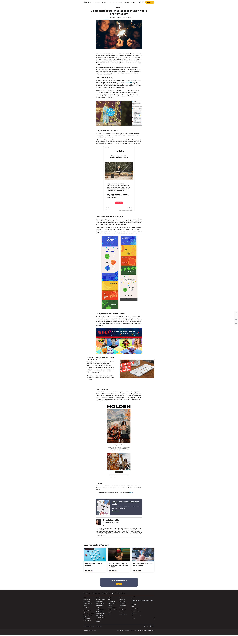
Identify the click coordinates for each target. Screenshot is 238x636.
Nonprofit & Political (112, 609)
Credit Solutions (123, 614)
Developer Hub (123, 605)
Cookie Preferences (151, 630)
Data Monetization (100, 611)
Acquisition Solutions (100, 613)
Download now (115, 510)
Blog (133, 606)
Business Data (87, 599)
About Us (133, 2)
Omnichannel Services (100, 599)
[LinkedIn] (150, 626)
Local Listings (123, 609)
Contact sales (149, 2)
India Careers (99, 626)
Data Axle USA (123, 603)
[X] (147, 626)
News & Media (135, 608)
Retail (109, 614)
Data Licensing (87, 618)
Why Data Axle (87, 593)
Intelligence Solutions (100, 617)
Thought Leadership (136, 611)
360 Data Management (89, 612)
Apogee (85, 605)
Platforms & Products (118, 2)
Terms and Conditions (120, 630)
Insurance (110, 605)
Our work (134, 604)
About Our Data (105, 593)
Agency (109, 599)
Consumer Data (87, 601)
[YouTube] (153, 626)
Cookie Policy (133, 630)
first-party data (128, 82)
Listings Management (100, 609)
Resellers (110, 612)
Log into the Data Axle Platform (118, 593)
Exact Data (122, 612)
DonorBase (86, 607)
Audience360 (122, 601)
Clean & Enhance (87, 620)
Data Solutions (96, 2)
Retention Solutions (100, 615)
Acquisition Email (99, 601)
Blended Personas (88, 603)
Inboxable (122, 607)
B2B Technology (111, 601)
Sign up (119, 584)
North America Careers (89, 626)
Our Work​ (127, 2)
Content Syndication (100, 603)
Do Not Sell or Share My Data (142, 630)
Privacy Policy (127, 630)
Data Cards (134, 613)
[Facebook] (145, 626)
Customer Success (96, 593)
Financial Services (112, 603)
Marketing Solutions (106, 2)
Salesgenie (122, 599)
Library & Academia (112, 607)
